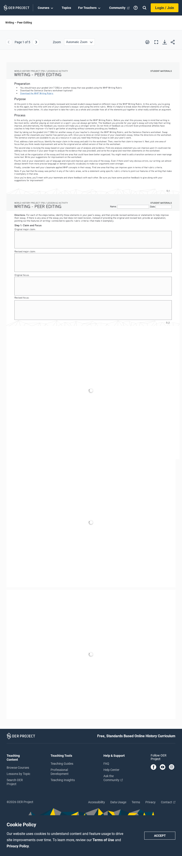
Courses (43, 8)
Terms (136, 802)
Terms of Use (104, 840)
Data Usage (118, 802)
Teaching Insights (63, 780)
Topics (66, 8)
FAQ (106, 763)
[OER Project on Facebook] (153, 767)
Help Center (111, 770)
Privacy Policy (18, 846)
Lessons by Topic (18, 774)
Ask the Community (111, 778)
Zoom (57, 42)
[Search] (144, 8)
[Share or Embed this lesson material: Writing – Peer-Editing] (173, 42)
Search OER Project (15, 782)
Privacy (150, 802)
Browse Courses (18, 767)
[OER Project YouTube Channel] (162, 767)
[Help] (135, 8)
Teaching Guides (62, 763)
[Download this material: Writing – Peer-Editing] (165, 42)
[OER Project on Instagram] (171, 767)
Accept (160, 835)
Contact (167, 802)
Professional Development (60, 772)
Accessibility (96, 802)
